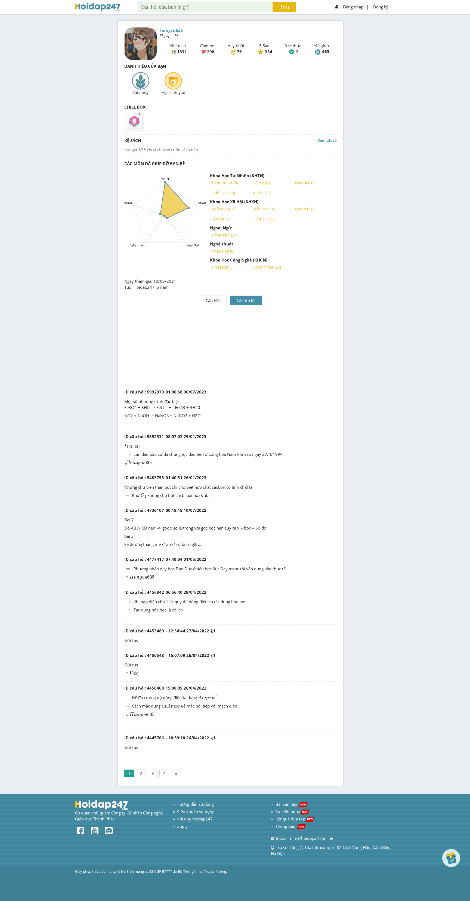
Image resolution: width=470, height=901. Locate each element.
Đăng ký (380, 7)
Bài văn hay (290, 804)
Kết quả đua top (294, 819)
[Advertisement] (230, 346)
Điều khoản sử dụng (195, 811)
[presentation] (128, 455)
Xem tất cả (327, 140)
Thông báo (290, 826)
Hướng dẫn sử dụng (195, 804)
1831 (182, 51)
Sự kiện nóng (292, 811)
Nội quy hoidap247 (195, 819)
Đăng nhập (353, 7)
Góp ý (182, 826)
